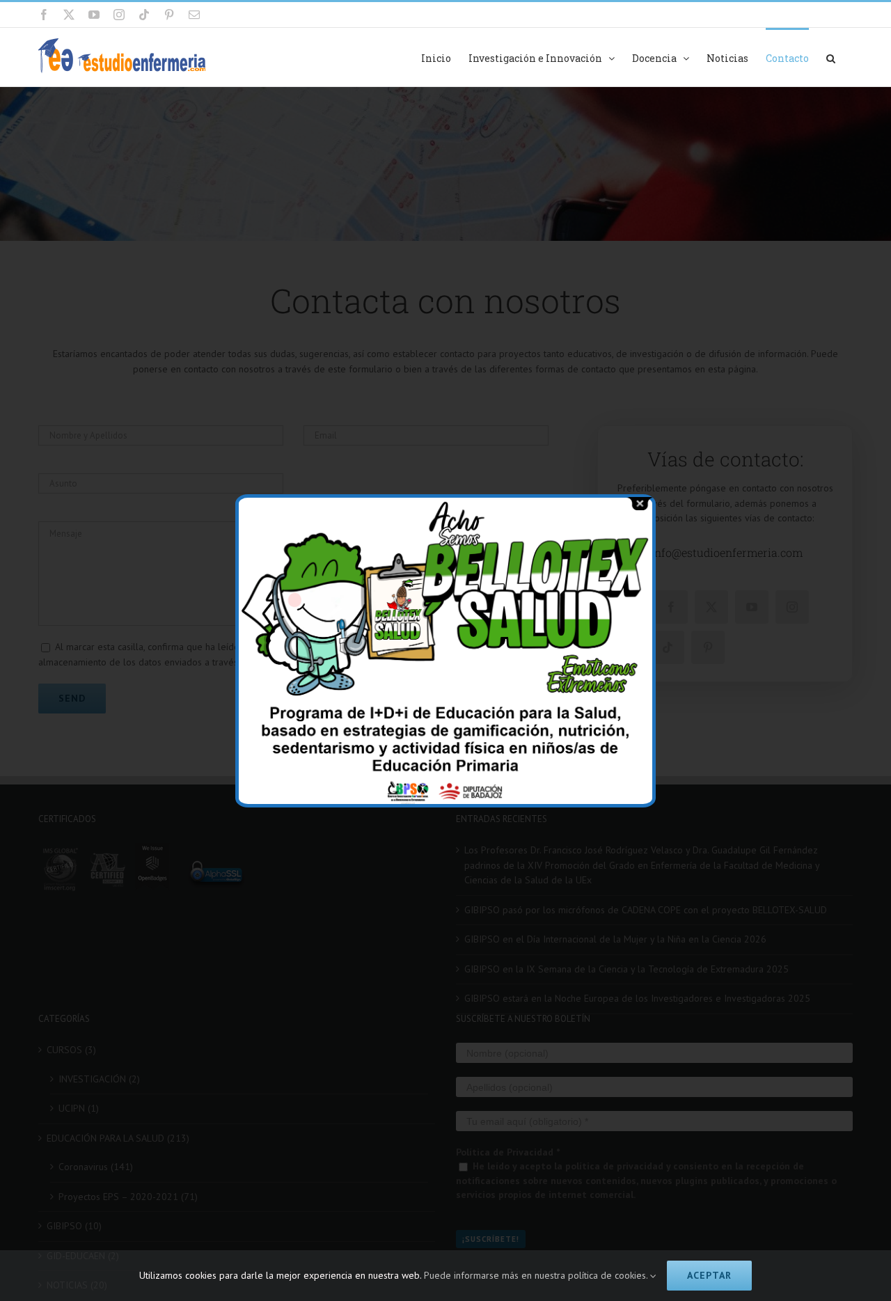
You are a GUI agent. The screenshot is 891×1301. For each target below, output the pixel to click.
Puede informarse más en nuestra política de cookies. (537, 1275)
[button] (830, 57)
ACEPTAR (709, 1275)
